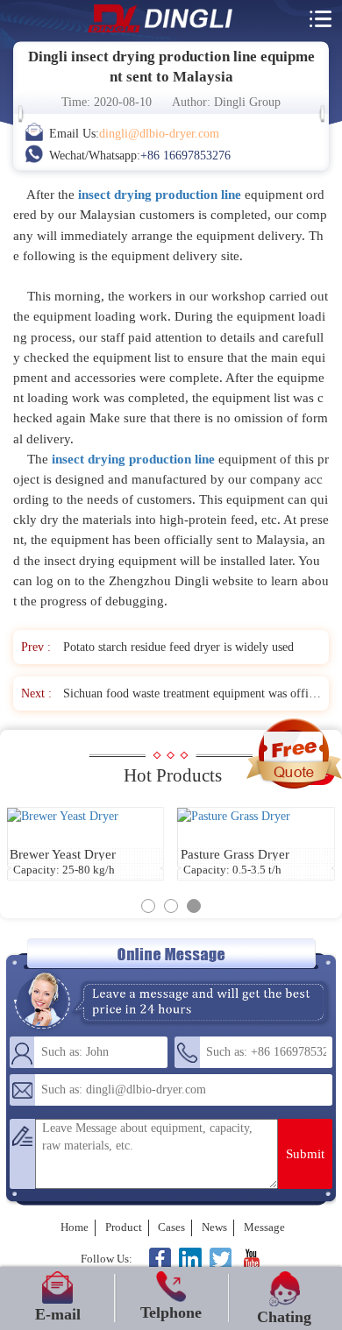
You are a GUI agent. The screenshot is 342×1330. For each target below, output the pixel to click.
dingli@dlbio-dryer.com (159, 133)
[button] (148, 906)
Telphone (171, 1312)
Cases (171, 1227)
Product (123, 1227)
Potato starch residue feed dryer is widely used (178, 647)
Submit (305, 1153)
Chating (284, 1317)
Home (75, 1227)
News (214, 1227)
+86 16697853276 (185, 155)
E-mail (58, 1314)
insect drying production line (133, 458)
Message (264, 1227)
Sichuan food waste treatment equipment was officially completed (192, 693)
